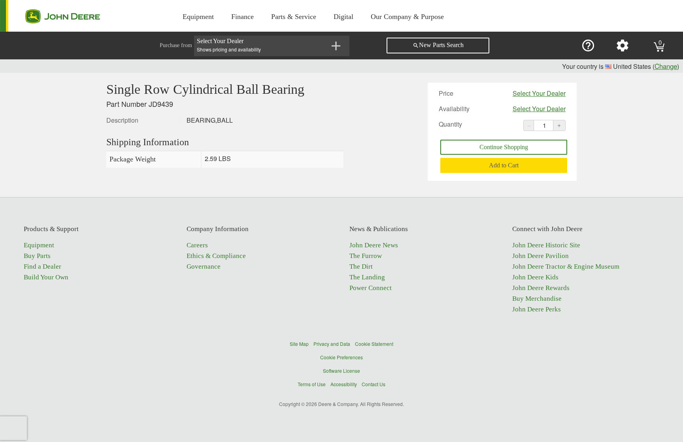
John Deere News (373, 245)
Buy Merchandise (537, 298)
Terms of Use (312, 384)
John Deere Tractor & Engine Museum (565, 266)
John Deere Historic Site (546, 245)
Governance (204, 266)
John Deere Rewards (541, 288)
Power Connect (370, 288)
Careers (197, 245)
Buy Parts (37, 256)
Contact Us (373, 384)
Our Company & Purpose (407, 17)
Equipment (198, 17)
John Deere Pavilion (540, 256)
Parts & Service (293, 17)
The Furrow (365, 256)
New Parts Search (438, 45)
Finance (242, 17)
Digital (343, 17)
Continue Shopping (503, 147)
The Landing (367, 277)
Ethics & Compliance (216, 256)
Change (666, 66)
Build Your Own (46, 277)
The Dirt (361, 266)
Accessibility (343, 384)
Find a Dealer (42, 266)
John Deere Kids (535, 277)
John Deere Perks (536, 309)
